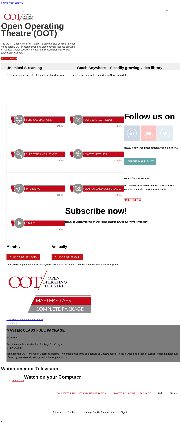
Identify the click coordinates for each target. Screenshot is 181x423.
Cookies (72, 412)
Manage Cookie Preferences (98, 412)
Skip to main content (12, 2)
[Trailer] (36, 239)
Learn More (18, 380)
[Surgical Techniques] (94, 136)
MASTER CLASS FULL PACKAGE (132, 393)
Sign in (124, 412)
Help (161, 393)
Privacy (57, 412)
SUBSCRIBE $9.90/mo (23, 257)
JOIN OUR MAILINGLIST (140, 161)
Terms (173, 393)
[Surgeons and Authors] (36, 170)
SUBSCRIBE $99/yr (67, 257)
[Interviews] (36, 204)
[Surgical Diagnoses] (36, 136)
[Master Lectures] (94, 170)
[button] (167, 12)
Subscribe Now (9, 58)
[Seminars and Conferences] (94, 204)
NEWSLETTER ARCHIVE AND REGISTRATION (80, 393)
